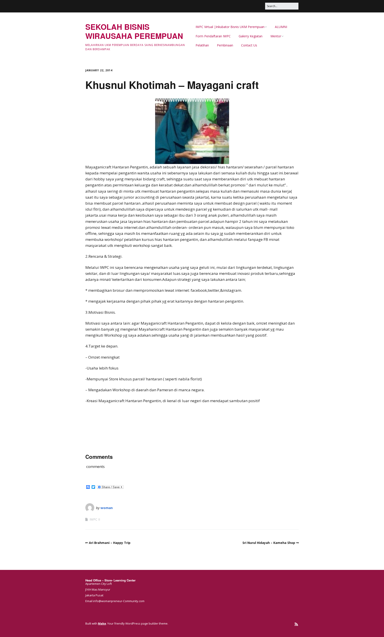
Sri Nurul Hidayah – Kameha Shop (268, 543)
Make (102, 623)
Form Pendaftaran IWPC (213, 36)
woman (106, 507)
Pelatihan (202, 45)
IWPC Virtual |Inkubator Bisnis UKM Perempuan (230, 27)
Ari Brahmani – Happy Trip (109, 543)
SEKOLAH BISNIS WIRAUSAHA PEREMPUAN (134, 31)
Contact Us (249, 45)
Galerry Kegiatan (250, 36)
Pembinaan (225, 45)
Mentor (275, 36)
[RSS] (296, 624)
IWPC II (95, 519)
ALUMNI (281, 27)
